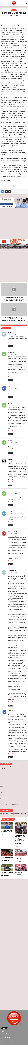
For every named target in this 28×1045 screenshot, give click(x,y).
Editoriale (14, 10)
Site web (2, 798)
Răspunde (10, 345)
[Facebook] (2, 191)
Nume (1, 786)
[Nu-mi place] (12, 342)
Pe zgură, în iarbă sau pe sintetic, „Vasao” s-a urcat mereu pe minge (7, 832)
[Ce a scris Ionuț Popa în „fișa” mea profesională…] (7, 867)
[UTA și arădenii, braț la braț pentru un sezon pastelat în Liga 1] (7, 852)
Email (1, 792)
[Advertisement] (14, 223)
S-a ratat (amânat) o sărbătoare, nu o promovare (20, 858)
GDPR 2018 (4, 1033)
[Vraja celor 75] (21, 867)
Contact (3, 1031)
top (14, 185)
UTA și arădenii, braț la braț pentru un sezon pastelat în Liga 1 (7, 859)
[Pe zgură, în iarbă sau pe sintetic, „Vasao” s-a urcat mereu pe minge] (7, 825)
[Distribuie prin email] (6, 191)
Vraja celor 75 (18, 872)
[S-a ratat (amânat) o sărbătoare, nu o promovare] (21, 852)
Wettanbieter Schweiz (5, 1037)
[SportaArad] (14, 3)
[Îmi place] (8, 342)
